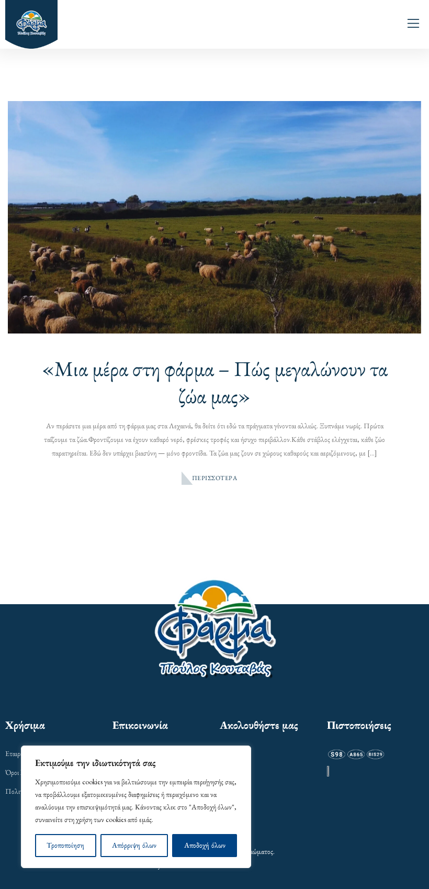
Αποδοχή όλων (204, 845)
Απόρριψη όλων (134, 845)
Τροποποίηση (65, 845)
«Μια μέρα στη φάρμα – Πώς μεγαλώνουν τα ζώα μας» (215, 382)
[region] (136, 807)
